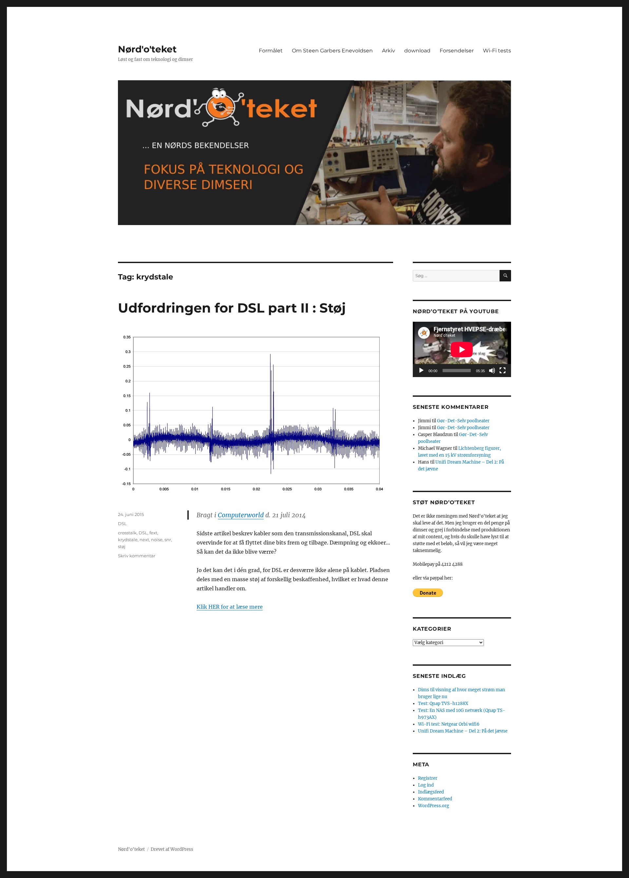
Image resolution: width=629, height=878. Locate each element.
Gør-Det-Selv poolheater (463, 421)
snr (167, 539)
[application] (462, 349)
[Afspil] (421, 370)
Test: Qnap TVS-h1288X (443, 703)
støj (121, 546)
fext (153, 532)
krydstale (128, 539)
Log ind (426, 785)
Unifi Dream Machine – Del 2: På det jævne (462, 731)
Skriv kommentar (136, 555)
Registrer (427, 778)
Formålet (271, 51)
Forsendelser (457, 51)
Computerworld (241, 515)
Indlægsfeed (431, 792)
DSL (122, 523)
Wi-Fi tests (497, 51)
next (144, 539)
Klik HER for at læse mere (230, 606)
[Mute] (492, 370)
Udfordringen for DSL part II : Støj (232, 308)
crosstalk (127, 532)
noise (156, 539)
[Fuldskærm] (502, 370)
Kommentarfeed (435, 799)
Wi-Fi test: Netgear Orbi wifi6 (449, 724)
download (417, 51)
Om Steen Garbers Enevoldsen (332, 51)
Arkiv (388, 51)
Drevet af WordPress (172, 849)
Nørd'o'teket (147, 49)
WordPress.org (433, 806)
